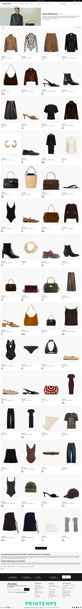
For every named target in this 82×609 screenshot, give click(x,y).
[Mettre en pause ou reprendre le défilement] (2, 0)
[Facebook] (72, 607)
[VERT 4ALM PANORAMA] (2, 368)
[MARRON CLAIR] (44, 162)
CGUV (50, 588)
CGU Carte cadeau (52, 592)
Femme (5, 6)
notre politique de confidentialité (22, 592)
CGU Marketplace (52, 591)
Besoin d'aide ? (53, 577)
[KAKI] (22, 437)
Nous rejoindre (37, 597)
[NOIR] (22, 128)
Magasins (74, 0)
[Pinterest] (78, 607)
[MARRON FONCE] (62, 128)
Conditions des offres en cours (54, 586)
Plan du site (42, 607)
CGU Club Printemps (52, 589)
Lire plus (2, 568)
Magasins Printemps (38, 586)
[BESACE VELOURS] (22, 334)
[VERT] (22, 368)
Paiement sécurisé (13, 577)
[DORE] (22, 231)
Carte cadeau (65, 586)
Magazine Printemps (66, 592)
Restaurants (65, 597)
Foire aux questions (52, 585)
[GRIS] (3, 540)
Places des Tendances (38, 592)
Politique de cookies (26, 607)
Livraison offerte (26, 577)
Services (78, 0)
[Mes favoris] (77, 3)
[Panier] (79, 3)
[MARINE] (43, 162)
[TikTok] (76, 607)
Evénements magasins (66, 595)
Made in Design (37, 595)
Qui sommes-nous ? (38, 585)
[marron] (43, 231)
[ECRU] (62, 162)
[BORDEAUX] (22, 162)
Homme (48, 19)
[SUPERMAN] (2, 231)
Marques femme (9, 6)
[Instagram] (74, 607)
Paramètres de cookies (35, 607)
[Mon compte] (75, 3)
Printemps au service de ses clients (68, 585)
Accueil (2, 6)
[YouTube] (80, 607)
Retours (38, 577)
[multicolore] (2, 265)
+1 (25, 540)
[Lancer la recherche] (60, 3)
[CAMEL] (1, 334)
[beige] (2, 334)
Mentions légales (51, 594)
